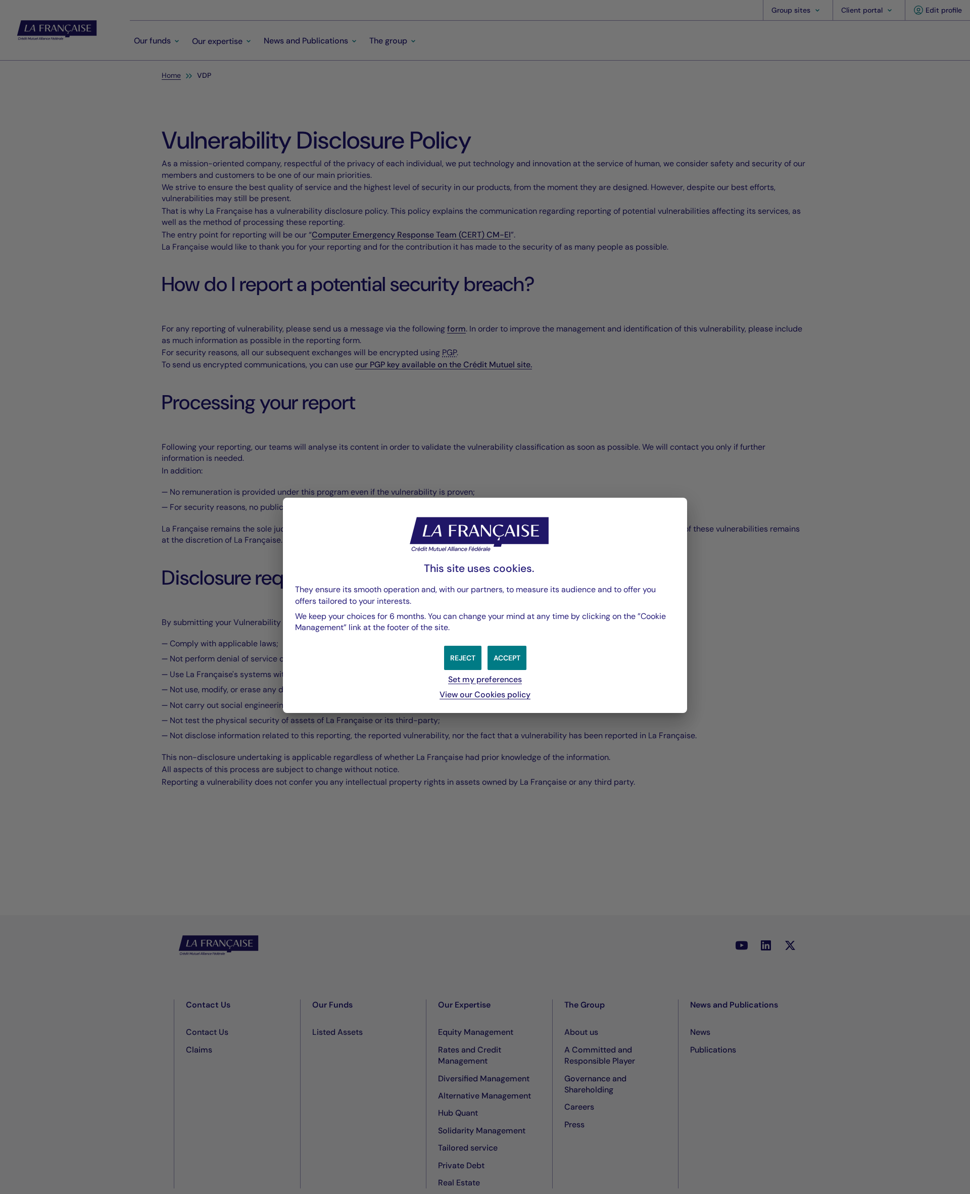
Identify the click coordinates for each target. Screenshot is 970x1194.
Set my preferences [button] (485, 679)
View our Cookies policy (485, 694)
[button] (507, 658)
